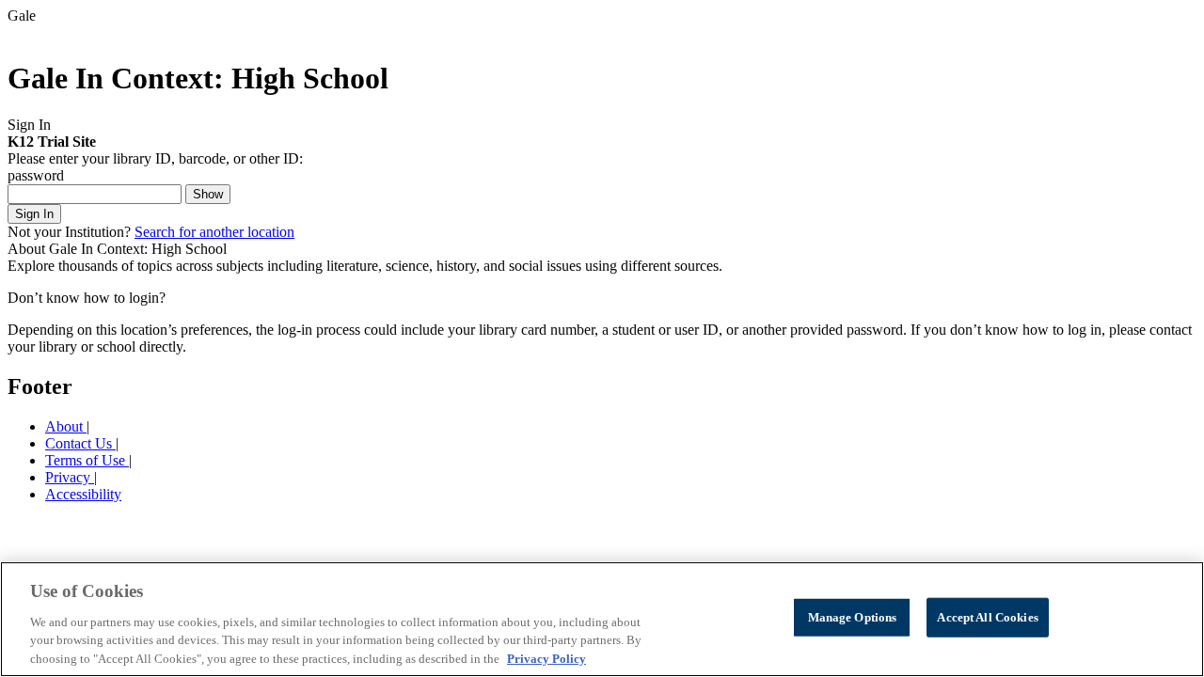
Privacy (69, 477)
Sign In (34, 214)
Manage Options (852, 617)
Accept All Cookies (987, 617)
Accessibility (83, 494)
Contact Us (80, 443)
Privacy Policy (546, 658)
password (36, 175)
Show (208, 194)
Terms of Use (87, 460)
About (66, 426)
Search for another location (214, 232)
